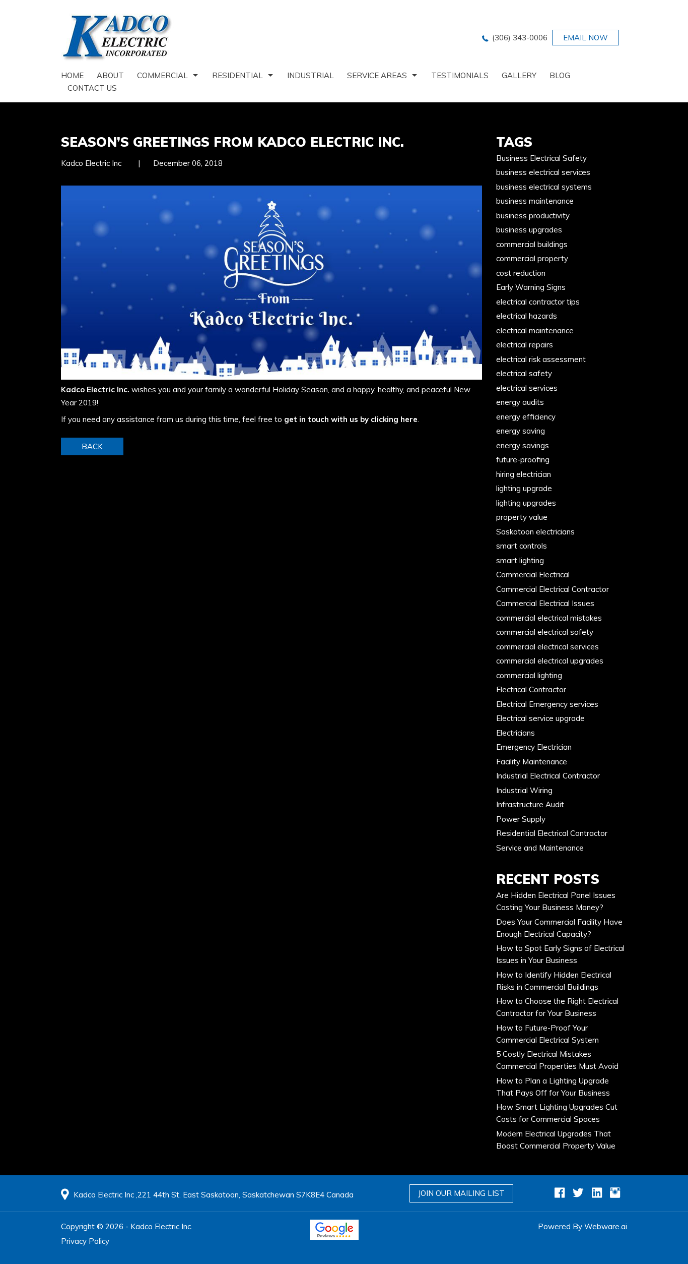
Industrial (310, 75)
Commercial (162, 75)
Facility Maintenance (531, 761)
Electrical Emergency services (547, 704)
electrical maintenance (535, 330)
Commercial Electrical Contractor (552, 589)
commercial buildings (532, 244)
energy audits (520, 402)
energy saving (520, 431)
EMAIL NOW (585, 37)
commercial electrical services (547, 646)
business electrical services (543, 172)
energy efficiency (526, 417)
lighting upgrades (526, 503)
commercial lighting (529, 675)
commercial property (532, 258)
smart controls (521, 546)
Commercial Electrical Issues (545, 603)
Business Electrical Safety (541, 158)
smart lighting (520, 560)
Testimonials (460, 75)
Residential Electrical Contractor (551, 833)
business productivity (533, 215)
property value (521, 517)
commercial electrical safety (544, 632)
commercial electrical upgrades (549, 661)
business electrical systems (544, 187)
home (72, 75)
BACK (92, 446)
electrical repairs (524, 344)
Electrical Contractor (531, 689)
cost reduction (520, 273)
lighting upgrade (524, 488)
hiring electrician (523, 474)
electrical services (527, 388)
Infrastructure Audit (530, 804)
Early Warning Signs (531, 287)
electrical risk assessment (541, 359)
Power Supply (520, 819)
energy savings (522, 445)
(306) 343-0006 (519, 37)
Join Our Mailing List (461, 1193)
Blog (559, 75)
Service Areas (377, 75)
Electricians (515, 733)
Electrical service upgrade (540, 718)
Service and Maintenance (540, 848)
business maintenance (535, 201)
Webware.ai (605, 1226)
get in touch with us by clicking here (351, 419)
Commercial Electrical (533, 574)
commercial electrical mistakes (549, 618)
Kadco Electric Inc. (95, 389)
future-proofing (522, 459)
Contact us (92, 88)
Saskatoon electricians (535, 531)
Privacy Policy (85, 1241)
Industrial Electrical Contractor (548, 775)
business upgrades (529, 229)
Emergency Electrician (534, 747)
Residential (237, 75)
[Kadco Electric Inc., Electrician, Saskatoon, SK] (429, 1237)
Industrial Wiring (524, 790)
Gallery (519, 75)
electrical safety (524, 373)
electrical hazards (526, 316)
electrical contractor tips (538, 302)
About (110, 75)
